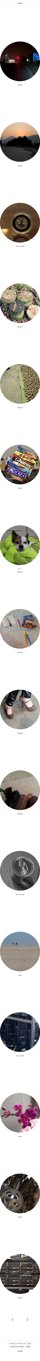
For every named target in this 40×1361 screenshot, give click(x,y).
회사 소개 (22, 1343)
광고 (29, 1343)
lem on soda (20, 246)
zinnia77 (20, 327)
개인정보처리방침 (17, 1346)
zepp (20, 1136)
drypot (20, 85)
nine (20, 975)
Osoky (20, 3)
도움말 (27, 1346)
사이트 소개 (13, 1343)
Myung (20, 652)
